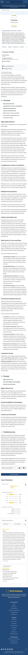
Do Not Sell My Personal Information (18, 652)
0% (20, 496)
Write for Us (14, 631)
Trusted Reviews (14, 612)
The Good (4, 46)
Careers (14, 629)
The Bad (10, 46)
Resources (14, 606)
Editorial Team (14, 625)
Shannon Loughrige (8, 72)
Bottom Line (16, 46)
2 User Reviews (14, 26)
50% (20, 494)
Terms (10, 652)
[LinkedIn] (10, 649)
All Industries (14, 614)
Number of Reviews (6, 61)
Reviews (22, 46)
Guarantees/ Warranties (14, 610)
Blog (14, 604)
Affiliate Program (14, 633)
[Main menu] (25, 2)
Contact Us (14, 627)
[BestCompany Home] (2, 2)
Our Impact (14, 623)
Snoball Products (14, 640)
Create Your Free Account (14, 638)
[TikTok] (12, 649)
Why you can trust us (14, 7)
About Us (14, 619)
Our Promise (14, 621)
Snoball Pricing (14, 643)
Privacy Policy (5, 652)
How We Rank (14, 608)
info (25, 484)
